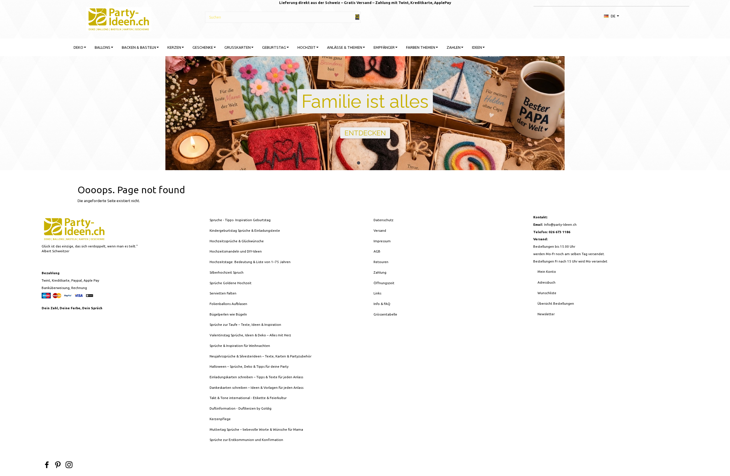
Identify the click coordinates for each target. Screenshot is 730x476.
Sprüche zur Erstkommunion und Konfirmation (246, 440)
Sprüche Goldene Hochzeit (231, 283)
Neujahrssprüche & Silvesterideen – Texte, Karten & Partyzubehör (260, 356)
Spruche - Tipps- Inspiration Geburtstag (240, 220)
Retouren (381, 262)
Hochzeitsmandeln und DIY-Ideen (236, 251)
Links (377, 293)
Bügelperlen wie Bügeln (228, 314)
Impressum (382, 241)
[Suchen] (357, 17)
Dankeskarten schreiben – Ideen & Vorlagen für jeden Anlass (256, 387)
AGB (377, 251)
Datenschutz (384, 220)
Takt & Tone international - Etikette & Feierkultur (248, 398)
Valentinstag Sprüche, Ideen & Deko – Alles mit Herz (250, 335)
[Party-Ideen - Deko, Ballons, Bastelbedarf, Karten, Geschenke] (118, 18)
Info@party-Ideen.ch (560, 224)
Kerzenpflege (220, 419)
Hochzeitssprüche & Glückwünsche (237, 241)
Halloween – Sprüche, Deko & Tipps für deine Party (249, 366)
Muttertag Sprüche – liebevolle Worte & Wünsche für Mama (256, 429)
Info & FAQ (382, 304)
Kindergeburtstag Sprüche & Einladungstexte (245, 230)
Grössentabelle (385, 314)
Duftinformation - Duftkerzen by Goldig (240, 408)
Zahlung (380, 272)
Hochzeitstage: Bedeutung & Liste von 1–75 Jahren (250, 262)
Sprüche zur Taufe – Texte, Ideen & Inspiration (245, 324)
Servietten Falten (223, 293)
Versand (380, 230)
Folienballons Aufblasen (228, 304)
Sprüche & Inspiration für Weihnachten (240, 345)
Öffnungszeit (384, 283)
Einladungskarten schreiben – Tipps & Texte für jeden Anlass (256, 377)
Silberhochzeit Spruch (227, 272)
